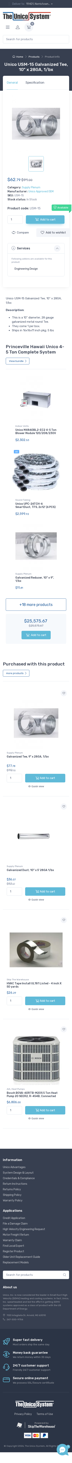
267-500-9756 (15, 1319)
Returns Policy (12, 1189)
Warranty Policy (12, 1200)
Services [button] (23, 248)
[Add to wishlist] (64, 693)
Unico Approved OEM (41, 191)
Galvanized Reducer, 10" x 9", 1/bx (34, 579)
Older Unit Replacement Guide (21, 1257)
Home (19, 56)
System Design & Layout (18, 1172)
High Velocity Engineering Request (24, 1229)
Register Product (13, 1251)
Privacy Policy (23, 1414)
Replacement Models (16, 1262)
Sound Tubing (22, 500)
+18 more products (36, 604)
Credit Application (14, 1218)
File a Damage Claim (15, 1223)
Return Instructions (15, 1183)
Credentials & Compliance (19, 1178)
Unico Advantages (14, 1167)
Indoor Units (22, 426)
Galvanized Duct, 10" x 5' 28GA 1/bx (30, 870)
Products (34, 56)
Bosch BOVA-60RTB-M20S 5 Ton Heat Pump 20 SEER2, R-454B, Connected (32, 1094)
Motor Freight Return (16, 1234)
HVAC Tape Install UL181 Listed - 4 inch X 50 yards (34, 985)
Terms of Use (44, 1414)
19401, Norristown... (38, 4)
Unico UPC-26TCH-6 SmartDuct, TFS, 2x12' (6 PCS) (35, 505)
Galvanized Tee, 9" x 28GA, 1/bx (28, 756)
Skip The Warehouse (18, 979)
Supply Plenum (31, 187)
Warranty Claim (12, 1240)
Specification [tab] (35, 82)
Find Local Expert (13, 1245)
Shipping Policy (12, 1195)
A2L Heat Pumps (16, 1089)
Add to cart (38, 635)
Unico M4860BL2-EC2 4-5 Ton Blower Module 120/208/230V (35, 431)
